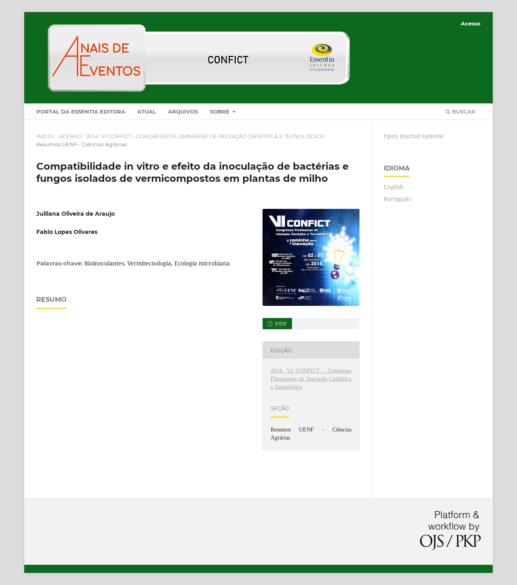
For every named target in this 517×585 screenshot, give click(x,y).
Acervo (70, 136)
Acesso (471, 23)
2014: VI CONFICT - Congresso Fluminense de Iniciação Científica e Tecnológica (205, 136)
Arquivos (183, 111)
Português (397, 199)
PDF (280, 323)
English (394, 187)
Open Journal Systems (413, 136)
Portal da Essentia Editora (80, 111)
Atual (146, 111)
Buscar (462, 111)
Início (45, 136)
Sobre (220, 111)
